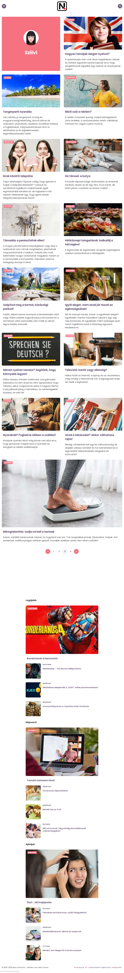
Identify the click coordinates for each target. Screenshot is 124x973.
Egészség (70, 271)
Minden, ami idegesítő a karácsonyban (62, 950)
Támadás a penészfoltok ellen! (24, 240)
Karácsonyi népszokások (55, 790)
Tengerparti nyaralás (17, 112)
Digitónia (32, 608)
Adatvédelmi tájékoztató (100, 967)
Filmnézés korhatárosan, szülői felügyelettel (64, 912)
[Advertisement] (62, 576)
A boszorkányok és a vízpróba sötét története (66, 706)
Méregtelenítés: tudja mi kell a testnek (28, 532)
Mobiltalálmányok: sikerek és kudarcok (62, 931)
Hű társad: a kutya (77, 176)
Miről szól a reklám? (78, 112)
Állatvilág (71, 142)
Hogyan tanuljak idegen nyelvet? (87, 54)
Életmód (70, 20)
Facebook (80, 967)
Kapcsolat (117, 967)
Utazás (7, 78)
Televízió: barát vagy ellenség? (86, 370)
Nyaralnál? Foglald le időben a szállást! (29, 435)
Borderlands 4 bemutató (42, 658)
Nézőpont (70, 78)
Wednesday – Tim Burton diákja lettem (62, 668)
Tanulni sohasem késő (40, 780)
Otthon (8, 206)
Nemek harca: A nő (52, 809)
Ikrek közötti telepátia (18, 176)
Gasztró (70, 206)
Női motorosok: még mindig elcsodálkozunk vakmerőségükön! (64, 829)
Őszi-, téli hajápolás (39, 902)
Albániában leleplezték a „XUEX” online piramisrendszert (70, 687)
